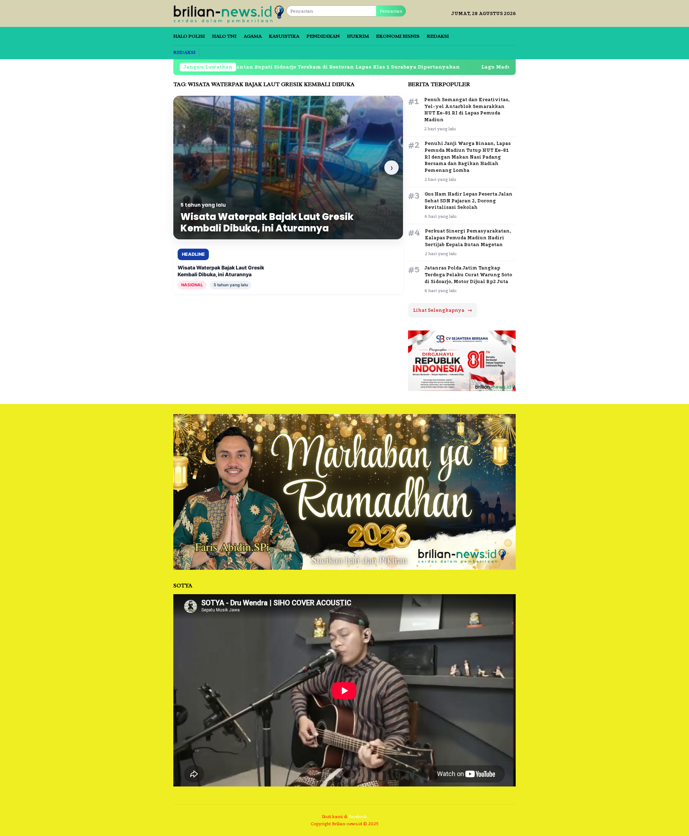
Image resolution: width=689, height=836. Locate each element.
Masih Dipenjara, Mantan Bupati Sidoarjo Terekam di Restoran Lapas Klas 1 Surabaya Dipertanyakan (272, 67)
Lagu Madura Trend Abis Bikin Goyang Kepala (495, 67)
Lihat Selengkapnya (442, 310)
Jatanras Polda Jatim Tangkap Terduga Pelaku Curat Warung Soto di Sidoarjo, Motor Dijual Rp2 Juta (468, 274)
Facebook (357, 816)
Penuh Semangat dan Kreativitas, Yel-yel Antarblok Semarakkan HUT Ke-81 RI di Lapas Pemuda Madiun (467, 110)
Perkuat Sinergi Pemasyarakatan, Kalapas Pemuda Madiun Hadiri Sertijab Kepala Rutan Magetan (468, 237)
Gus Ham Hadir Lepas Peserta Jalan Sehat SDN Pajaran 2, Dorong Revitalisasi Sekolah (468, 200)
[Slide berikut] (391, 167)
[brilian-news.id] (229, 13)
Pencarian (391, 11)
